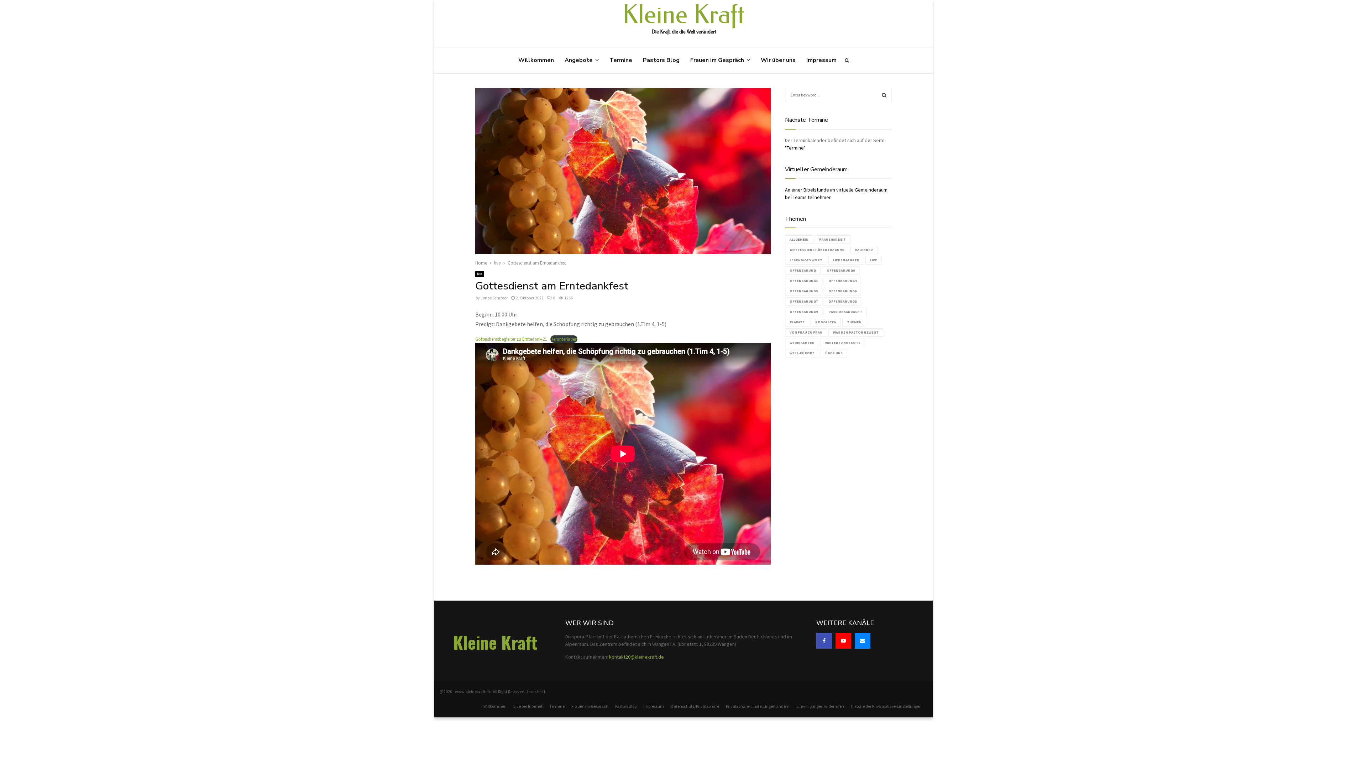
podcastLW (825, 322)
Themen (854, 322)
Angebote (579, 60)
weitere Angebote (842, 342)
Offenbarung (803, 270)
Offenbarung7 (804, 301)
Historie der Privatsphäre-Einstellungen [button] (886, 706)
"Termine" (795, 148)
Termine (620, 60)
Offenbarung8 (842, 301)
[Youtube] (843, 641)
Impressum (821, 60)
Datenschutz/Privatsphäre (695, 706)
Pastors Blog (661, 60)
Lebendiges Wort (806, 260)
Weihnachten (802, 342)
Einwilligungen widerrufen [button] (820, 706)
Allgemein (799, 239)
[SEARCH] (884, 95)
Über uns (834, 353)
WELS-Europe (802, 353)
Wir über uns (778, 60)
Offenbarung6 (842, 291)
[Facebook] (824, 641)
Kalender (864, 249)
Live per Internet (528, 706)
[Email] (862, 641)
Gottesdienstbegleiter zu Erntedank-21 (511, 339)
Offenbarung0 (841, 270)
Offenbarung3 (804, 280)
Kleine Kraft (683, 15)
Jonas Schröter (494, 297)
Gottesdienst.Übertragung (817, 249)
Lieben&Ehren (846, 260)
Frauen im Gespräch (717, 60)
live (479, 274)
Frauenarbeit (832, 239)
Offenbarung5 (804, 291)
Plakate (797, 322)
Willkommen (536, 60)
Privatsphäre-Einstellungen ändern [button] (758, 706)
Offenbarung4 (842, 280)
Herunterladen (563, 339)
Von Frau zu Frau (806, 332)
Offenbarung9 (804, 311)
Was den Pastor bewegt (856, 332)
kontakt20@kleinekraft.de (636, 657)
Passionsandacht (845, 311)
